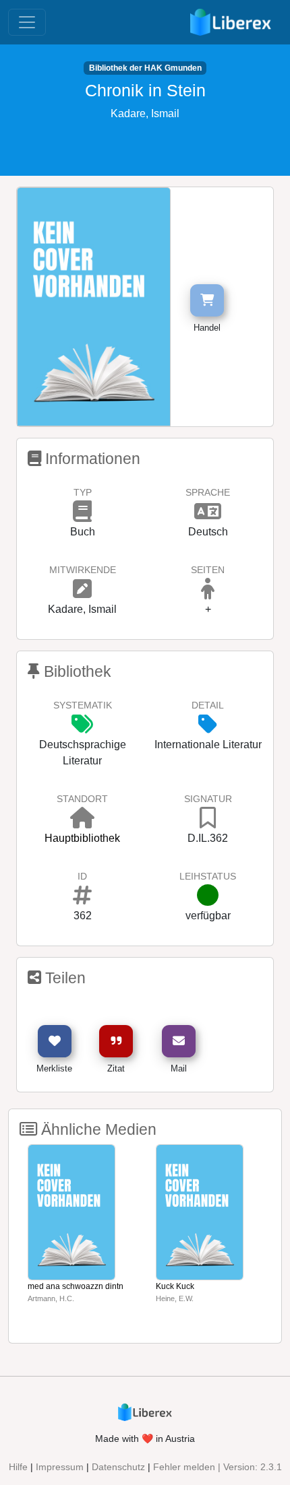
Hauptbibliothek (82, 838)
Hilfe (18, 1466)
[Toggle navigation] (27, 22)
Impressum (60, 1466)
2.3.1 (271, 1466)
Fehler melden (184, 1466)
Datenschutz (118, 1466)
